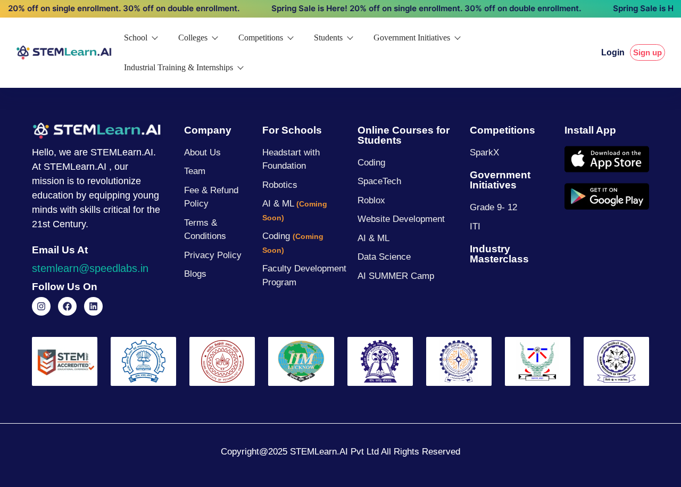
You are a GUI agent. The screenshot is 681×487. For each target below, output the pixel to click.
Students (328, 37)
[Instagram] (41, 306)
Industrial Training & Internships (178, 67)
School (135, 37)
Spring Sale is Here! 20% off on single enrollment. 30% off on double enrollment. (416, 8)
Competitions (260, 37)
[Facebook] (67, 306)
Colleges (192, 37)
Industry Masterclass (499, 254)
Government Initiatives (411, 37)
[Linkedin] (93, 306)
